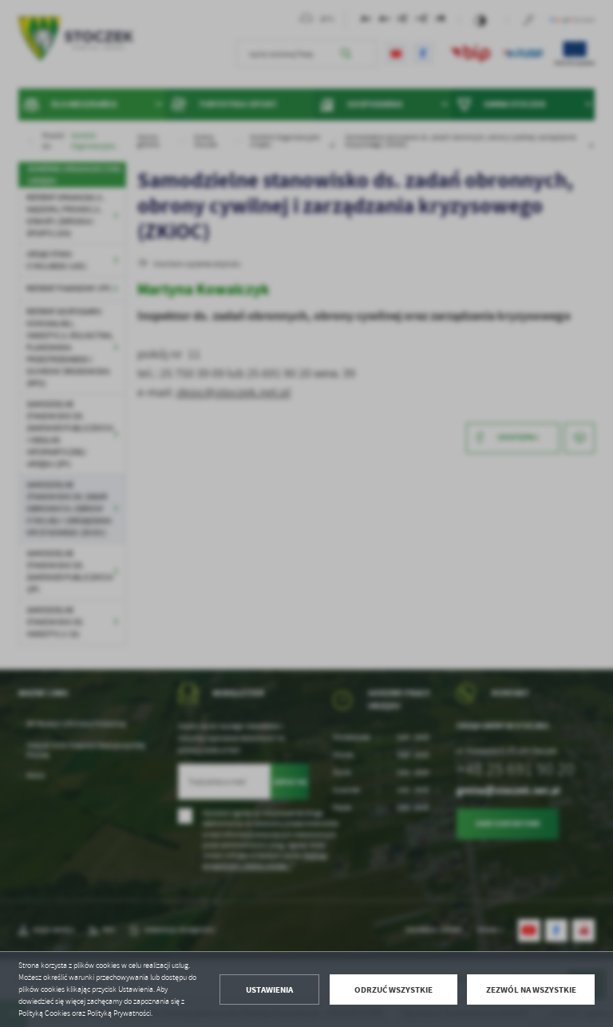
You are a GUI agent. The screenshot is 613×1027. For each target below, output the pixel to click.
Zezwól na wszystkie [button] (531, 990)
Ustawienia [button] (269, 990)
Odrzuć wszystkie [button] (393, 990)
